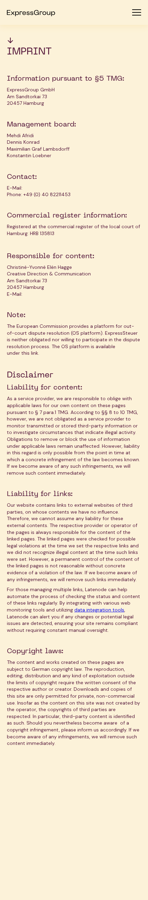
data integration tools (99, 610)
